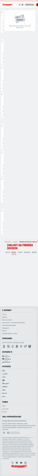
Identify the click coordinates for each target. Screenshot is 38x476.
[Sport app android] (19, 362)
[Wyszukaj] (20, 5)
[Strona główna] (7, 5)
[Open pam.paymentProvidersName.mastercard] (3, 380)
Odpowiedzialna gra (9, 325)
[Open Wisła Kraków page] (17, 346)
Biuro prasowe (7, 320)
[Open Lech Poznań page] (4, 346)
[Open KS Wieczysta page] (25, 346)
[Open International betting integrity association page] (13, 432)
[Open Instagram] (25, 463)
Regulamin (5, 328)
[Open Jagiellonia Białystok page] (12, 346)
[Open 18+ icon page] (3, 432)
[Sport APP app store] (19, 356)
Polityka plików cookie (9, 333)
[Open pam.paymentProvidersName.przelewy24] (4, 374)
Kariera (4, 317)
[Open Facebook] (17, 463)
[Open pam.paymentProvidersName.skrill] (3, 390)
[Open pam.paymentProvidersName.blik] (3, 371)
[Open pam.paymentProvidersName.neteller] (4, 387)
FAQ (3, 406)
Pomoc (4, 331)
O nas (4, 314)
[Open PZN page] (29, 346)
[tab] (8, 252)
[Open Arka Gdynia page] (21, 346)
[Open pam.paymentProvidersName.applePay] (3, 396)
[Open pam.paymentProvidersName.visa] (3, 377)
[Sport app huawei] (19, 359)
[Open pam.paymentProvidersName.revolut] (4, 393)
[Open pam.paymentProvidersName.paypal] (5, 384)
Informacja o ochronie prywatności (13, 322)
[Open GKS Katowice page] (8, 346)
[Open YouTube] (21, 463)
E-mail (4, 412)
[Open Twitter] (13, 463)
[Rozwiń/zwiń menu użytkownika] (22, 5)
